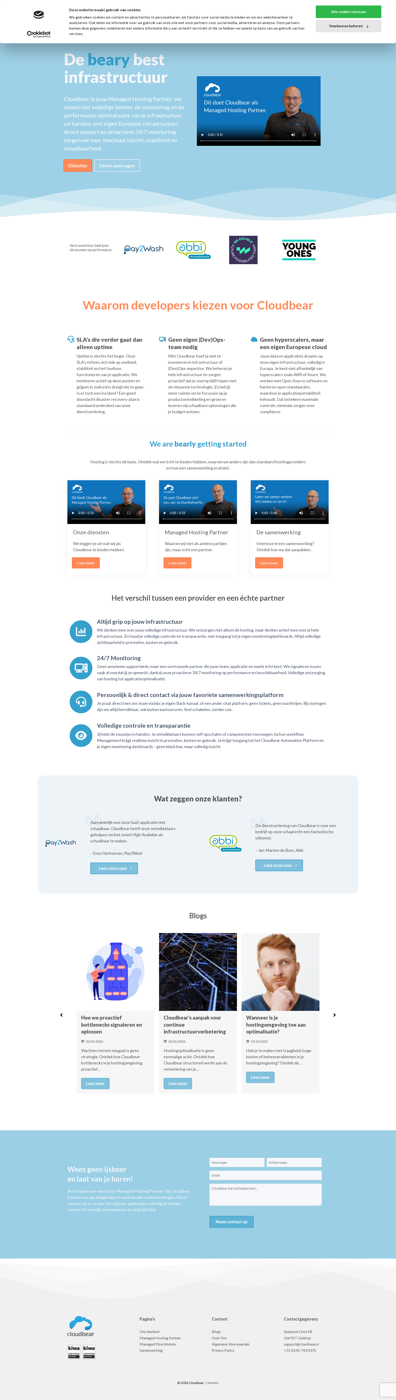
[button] (61, 1015)
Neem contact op (232, 1221)
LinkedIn (212, 1383)
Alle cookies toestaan (348, 12)
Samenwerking (151, 1350)
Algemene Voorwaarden (231, 1344)
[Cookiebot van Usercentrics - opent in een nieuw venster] (39, 34)
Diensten (78, 165)
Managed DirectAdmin (158, 1344)
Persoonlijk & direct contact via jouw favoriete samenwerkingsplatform (190, 694)
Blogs (216, 1331)
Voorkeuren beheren (346, 26)
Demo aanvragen (117, 165)
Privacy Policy (223, 1350)
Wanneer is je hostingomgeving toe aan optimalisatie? (193, 1025)
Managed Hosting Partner (160, 1338)
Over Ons (219, 1338)
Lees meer (86, 563)
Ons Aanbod (149, 1331)
